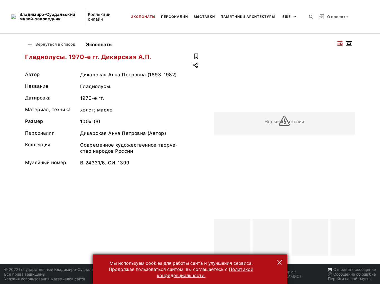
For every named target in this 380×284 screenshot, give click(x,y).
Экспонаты (143, 16)
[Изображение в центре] (348, 43)
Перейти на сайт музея (350, 278)
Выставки (204, 16)
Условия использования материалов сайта (44, 278)
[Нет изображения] (232, 237)
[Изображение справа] (339, 43)
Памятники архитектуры (248, 16)
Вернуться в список (54, 44)
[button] (279, 262)
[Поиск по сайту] (311, 16)
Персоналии (174, 16)
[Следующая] (348, 237)
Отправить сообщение (354, 269)
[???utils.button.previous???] (220, 237)
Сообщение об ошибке (354, 274)
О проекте (337, 16)
